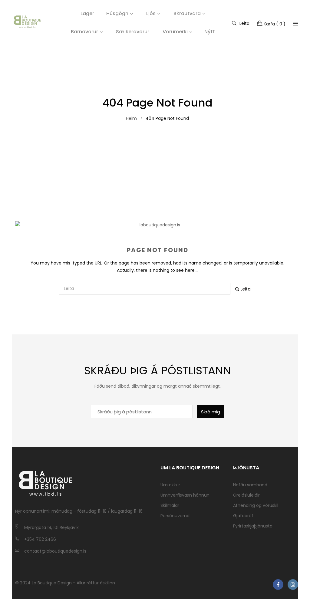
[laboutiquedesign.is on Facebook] (278, 584)
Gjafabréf (243, 516)
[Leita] (295, 24)
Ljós (151, 13)
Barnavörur (84, 31)
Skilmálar (169, 505)
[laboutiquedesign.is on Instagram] (293, 584)
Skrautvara (187, 13)
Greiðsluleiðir (246, 495)
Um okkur (170, 485)
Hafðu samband (250, 485)
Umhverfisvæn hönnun (184, 495)
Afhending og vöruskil (255, 505)
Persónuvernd (175, 516)
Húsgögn (117, 13)
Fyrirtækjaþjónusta (252, 526)
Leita (244, 23)
